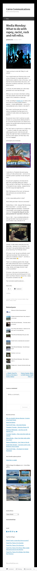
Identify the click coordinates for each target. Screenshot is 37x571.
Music (7, 300)
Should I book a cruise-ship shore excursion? (20, 340)
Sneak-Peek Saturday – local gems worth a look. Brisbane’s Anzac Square (18, 445)
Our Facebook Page (10, 519)
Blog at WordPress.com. (12, 563)
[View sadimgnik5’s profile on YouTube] (16, 531)
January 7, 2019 (17, 39)
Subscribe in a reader (11, 460)
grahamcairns (9, 39)
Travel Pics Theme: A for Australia (14, 543)
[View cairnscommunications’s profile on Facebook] (7, 531)
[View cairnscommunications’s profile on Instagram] (10, 531)
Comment (19, 299)
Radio (14, 300)
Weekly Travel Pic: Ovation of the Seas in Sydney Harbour (11, 374)
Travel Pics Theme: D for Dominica (15, 545)
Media (24, 299)
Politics (11, 300)
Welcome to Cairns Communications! (18, 310)
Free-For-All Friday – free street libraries (16, 425)
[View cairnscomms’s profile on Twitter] (9, 531)
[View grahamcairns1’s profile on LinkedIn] (14, 531)
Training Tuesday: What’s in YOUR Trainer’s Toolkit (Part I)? (27, 374)
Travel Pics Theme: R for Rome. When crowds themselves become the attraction (17, 548)
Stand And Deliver (10, 422)
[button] (12, 473)
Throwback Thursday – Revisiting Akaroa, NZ (17, 427)
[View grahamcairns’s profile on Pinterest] (12, 531)
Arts (16, 299)
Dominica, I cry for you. (16, 353)
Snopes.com (20, 101)
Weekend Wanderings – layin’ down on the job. (17, 442)
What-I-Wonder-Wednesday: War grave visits (20, 334)
